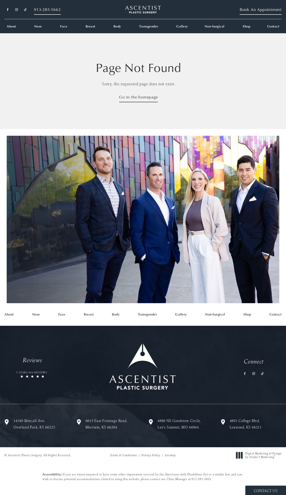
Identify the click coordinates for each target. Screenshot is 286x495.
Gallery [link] (182, 26)
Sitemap (170, 455)
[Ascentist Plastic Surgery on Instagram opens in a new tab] (16, 10)
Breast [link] (90, 26)
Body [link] (117, 26)
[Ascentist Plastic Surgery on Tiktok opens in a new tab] (25, 10)
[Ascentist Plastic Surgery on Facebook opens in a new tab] (8, 10)
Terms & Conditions (123, 455)
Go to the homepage (138, 97)
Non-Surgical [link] (215, 26)
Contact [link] (273, 26)
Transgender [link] (148, 26)
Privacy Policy (150, 455)
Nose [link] (38, 26)
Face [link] (63, 26)
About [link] (11, 26)
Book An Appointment (261, 9)
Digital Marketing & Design (263, 455)
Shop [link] (246, 26)
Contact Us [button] (266, 491)
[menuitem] (8, 10)
